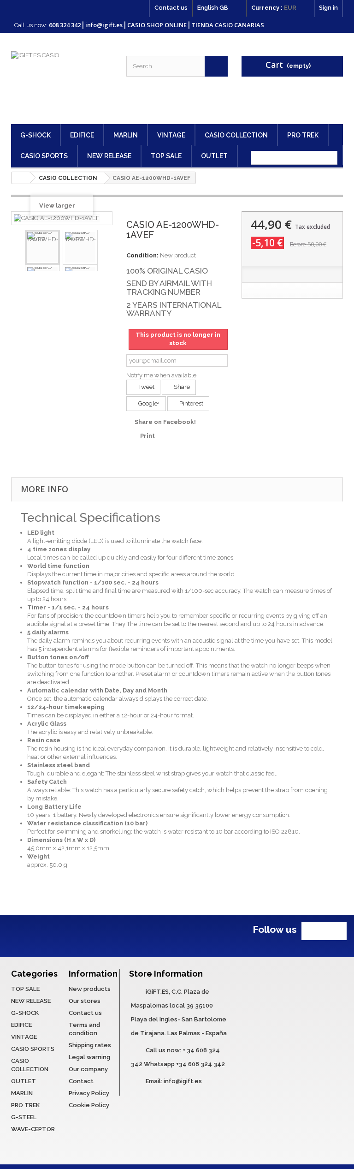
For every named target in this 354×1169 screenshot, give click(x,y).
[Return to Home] (21, 178)
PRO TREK (303, 135)
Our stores (84, 1000)
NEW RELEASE (109, 156)
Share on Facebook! (165, 421)
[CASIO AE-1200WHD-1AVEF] (42, 247)
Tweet (145, 386)
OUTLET (214, 156)
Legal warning (89, 1057)
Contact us (171, 7)
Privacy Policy (89, 1093)
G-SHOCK (35, 135)
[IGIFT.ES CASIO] (61, 84)
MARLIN (125, 135)
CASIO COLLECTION (236, 135)
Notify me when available (161, 375)
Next (105, 247)
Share (181, 386)
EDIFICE (82, 135)
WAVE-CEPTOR (33, 1129)
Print (147, 435)
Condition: (142, 255)
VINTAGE (171, 135)
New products (90, 988)
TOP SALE (166, 156)
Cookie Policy (89, 1105)
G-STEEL (23, 1117)
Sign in (328, 7)
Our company (88, 1069)
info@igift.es (183, 1081)
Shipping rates (90, 1045)
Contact (81, 1081)
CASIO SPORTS (44, 156)
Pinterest (190, 403)
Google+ (148, 403)
